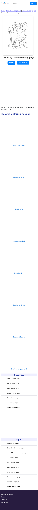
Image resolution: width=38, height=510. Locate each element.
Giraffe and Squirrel (19, 337)
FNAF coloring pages (13, 462)
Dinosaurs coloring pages (14, 477)
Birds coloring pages (13, 388)
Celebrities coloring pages (14, 398)
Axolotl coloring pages (13, 443)
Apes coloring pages (13, 467)
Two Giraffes (19, 209)
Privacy (3, 497)
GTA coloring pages (12, 457)
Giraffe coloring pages (29, 11)
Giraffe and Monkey (19, 177)
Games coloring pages (13, 407)
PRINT (11, 63)
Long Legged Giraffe (19, 241)
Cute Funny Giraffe (19, 305)
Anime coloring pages (13, 383)
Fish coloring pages (12, 402)
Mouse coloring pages (13, 481)
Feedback (4, 502)
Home (3, 11)
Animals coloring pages (13, 378)
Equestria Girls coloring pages (15, 448)
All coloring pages (7, 494)
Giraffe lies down (19, 273)
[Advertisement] (14, 424)
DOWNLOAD (23, 63)
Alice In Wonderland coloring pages (17, 453)
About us (4, 500)
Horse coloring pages (13, 472)
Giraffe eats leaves (19, 145)
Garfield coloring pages (13, 486)
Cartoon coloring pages (13, 393)
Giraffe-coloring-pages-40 (19, 369)
